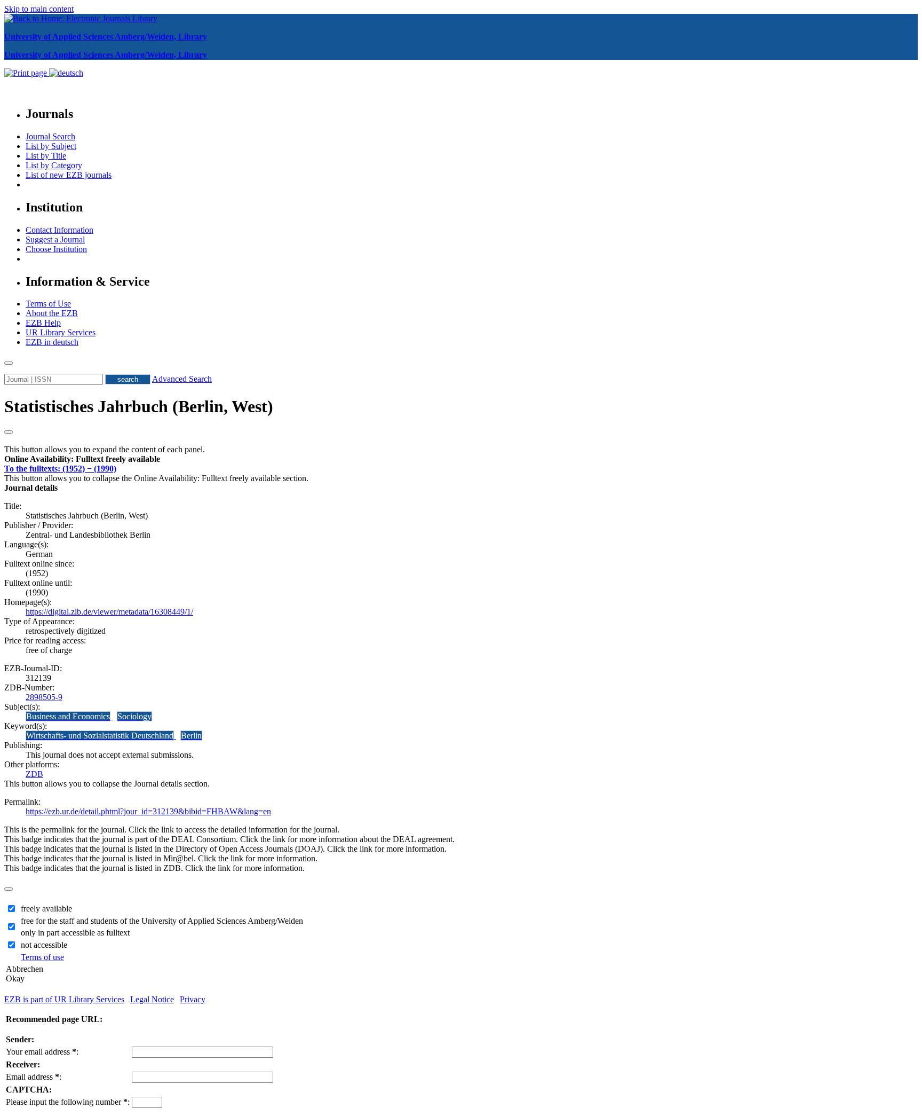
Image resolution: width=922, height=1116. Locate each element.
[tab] (461, 459)
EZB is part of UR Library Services (64, 999)
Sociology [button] (134, 716)
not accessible (44, 944)
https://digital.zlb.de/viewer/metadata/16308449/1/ (109, 611)
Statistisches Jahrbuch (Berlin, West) (138, 406)
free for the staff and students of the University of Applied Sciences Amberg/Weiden (162, 920)
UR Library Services (61, 332)
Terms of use (42, 957)
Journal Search (50, 136)
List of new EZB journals (69, 174)
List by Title (46, 155)
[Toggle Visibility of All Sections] (8, 432)
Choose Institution (56, 249)
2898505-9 (44, 697)
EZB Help (43, 322)
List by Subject (51, 146)
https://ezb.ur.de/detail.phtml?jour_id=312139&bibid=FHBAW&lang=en (148, 811)
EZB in (52, 342)
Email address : (33, 1076)
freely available (46, 908)
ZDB (34, 774)
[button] (82, 458)
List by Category (54, 165)
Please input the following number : (68, 1101)
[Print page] (26, 72)
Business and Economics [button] (68, 716)
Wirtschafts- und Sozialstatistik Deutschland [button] (99, 735)
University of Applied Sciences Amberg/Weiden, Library (105, 36)
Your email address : (42, 1051)
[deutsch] (66, 72)
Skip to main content (39, 8)
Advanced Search (182, 378)
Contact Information (59, 229)
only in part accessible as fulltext (75, 932)
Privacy (192, 999)
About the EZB (52, 313)
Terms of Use (48, 303)
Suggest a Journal (55, 239)
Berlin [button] (191, 735)
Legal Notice (152, 999)
